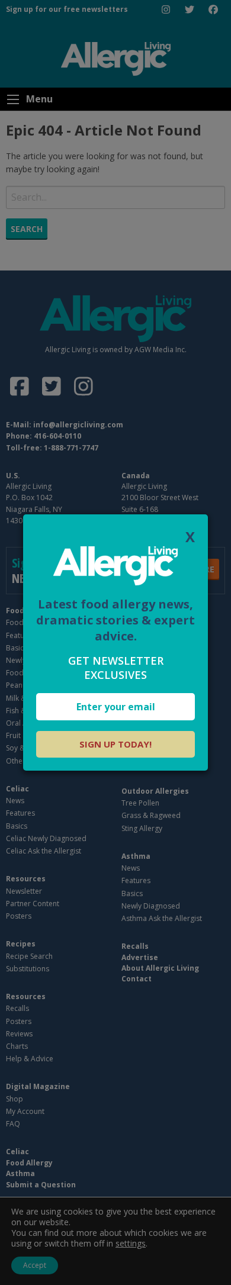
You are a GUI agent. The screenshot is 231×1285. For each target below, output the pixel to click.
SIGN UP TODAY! (115, 744)
